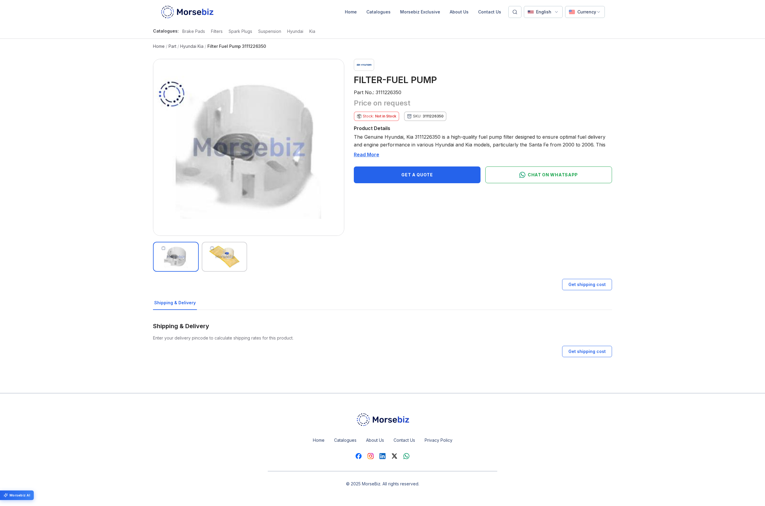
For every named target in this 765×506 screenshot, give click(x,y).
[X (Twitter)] (394, 456)
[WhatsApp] (406, 456)
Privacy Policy (438, 440)
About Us (459, 11)
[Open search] (514, 12)
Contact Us (489, 11)
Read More (366, 155)
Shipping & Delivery (175, 302)
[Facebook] (359, 456)
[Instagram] (371, 456)
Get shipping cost (587, 284)
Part (172, 46)
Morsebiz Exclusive (420, 11)
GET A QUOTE (417, 174)
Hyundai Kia (192, 46)
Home (351, 11)
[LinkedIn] (382, 456)
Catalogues (378, 11)
